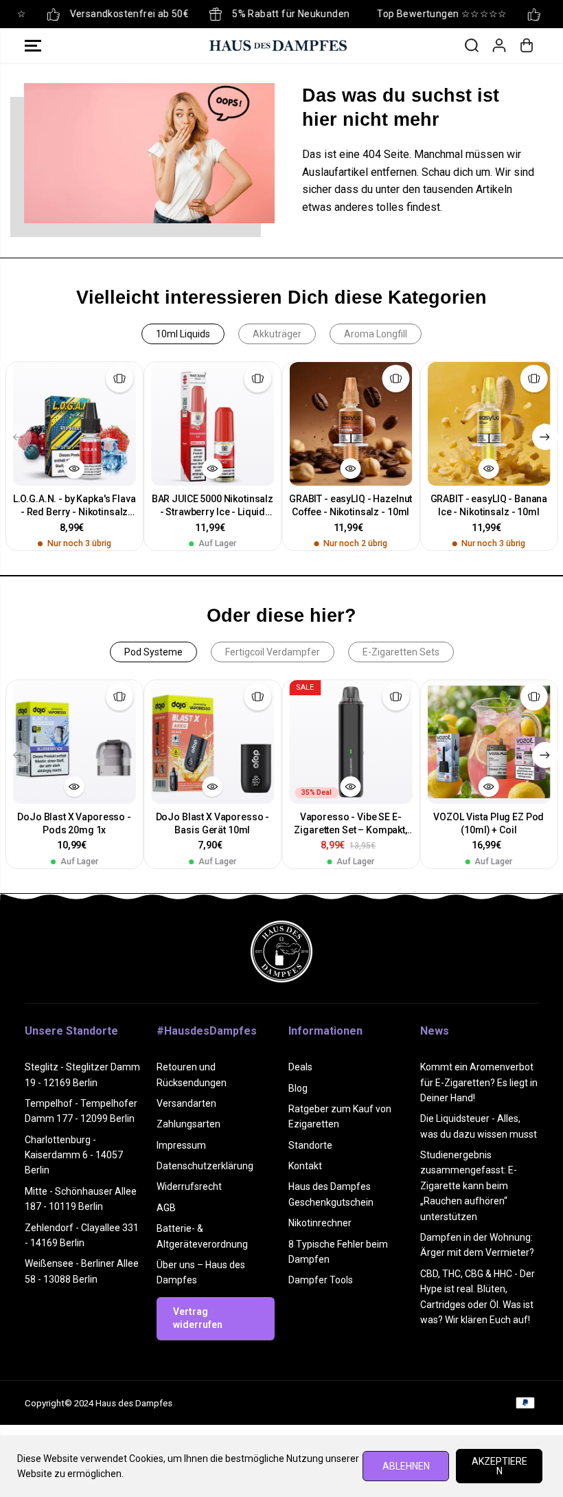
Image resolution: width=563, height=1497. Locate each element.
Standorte (310, 1145)
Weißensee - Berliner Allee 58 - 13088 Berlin (82, 1271)
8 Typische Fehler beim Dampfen (338, 1252)
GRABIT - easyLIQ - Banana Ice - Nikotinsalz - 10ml (489, 505)
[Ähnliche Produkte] (119, 378)
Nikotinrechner (320, 1222)
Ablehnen (406, 1466)
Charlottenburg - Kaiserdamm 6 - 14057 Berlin (74, 1155)
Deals (300, 1066)
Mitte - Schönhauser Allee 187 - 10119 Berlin (81, 1199)
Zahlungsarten (188, 1123)
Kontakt (305, 1165)
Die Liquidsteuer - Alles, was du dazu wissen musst (478, 1126)
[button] (33, 45)
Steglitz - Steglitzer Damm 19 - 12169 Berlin (82, 1074)
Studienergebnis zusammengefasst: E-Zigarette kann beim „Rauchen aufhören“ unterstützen (468, 1185)
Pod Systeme (153, 651)
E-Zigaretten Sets (401, 651)
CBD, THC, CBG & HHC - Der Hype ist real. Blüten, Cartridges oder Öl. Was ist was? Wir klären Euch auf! (477, 1296)
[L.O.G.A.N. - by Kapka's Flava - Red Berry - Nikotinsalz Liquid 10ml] (74, 423)
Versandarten (186, 1103)
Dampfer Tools (320, 1279)
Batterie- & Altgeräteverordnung (202, 1236)
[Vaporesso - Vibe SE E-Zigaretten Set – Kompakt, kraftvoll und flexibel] (350, 741)
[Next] (545, 437)
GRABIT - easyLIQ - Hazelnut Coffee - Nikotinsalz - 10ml (350, 505)
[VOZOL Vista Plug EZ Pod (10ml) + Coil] (488, 741)
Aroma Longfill (375, 333)
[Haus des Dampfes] (278, 45)
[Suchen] (471, 45)
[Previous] (18, 437)
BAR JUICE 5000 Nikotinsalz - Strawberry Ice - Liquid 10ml (212, 506)
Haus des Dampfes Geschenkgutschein (331, 1194)
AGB (166, 1207)
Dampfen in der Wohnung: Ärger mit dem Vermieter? (477, 1245)
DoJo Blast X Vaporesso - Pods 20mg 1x (74, 823)
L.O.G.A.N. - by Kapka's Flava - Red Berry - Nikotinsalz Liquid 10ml (74, 506)
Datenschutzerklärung (205, 1165)
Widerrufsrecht (189, 1186)
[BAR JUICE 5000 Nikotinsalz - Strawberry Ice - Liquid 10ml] (212, 423)
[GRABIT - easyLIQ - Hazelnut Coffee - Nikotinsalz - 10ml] (350, 423)
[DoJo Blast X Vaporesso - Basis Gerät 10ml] (212, 741)
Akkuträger (277, 333)
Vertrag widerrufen (197, 1318)
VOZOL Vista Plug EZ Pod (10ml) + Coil (488, 823)
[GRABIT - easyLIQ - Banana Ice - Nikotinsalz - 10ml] (488, 423)
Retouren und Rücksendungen (192, 1074)
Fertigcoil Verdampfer (272, 651)
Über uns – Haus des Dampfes (201, 1272)
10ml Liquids (183, 333)
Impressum (181, 1145)
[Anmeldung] (499, 45)
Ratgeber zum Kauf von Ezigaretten (339, 1116)
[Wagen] (526, 45)
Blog (298, 1088)
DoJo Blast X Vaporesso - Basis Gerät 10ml (213, 823)
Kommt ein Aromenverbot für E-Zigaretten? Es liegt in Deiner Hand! (479, 1082)
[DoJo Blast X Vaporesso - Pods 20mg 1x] (74, 741)
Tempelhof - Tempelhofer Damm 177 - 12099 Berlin (81, 1111)
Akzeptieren (499, 1466)
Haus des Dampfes (133, 1403)
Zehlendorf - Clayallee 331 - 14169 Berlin (82, 1235)
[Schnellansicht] (74, 468)
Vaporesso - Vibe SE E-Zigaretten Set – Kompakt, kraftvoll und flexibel (350, 824)
